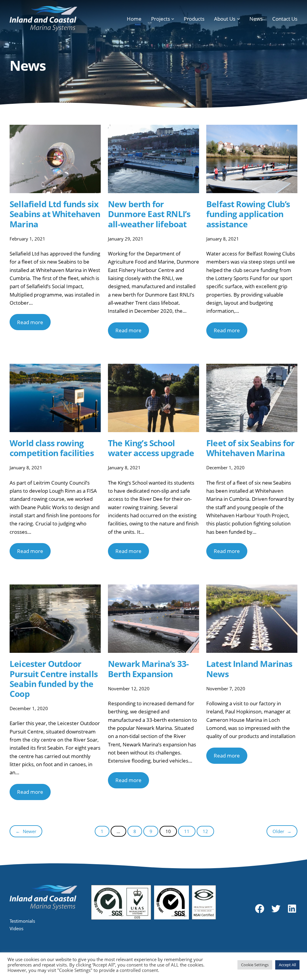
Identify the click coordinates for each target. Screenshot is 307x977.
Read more (30, 322)
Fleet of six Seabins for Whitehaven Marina (250, 448)
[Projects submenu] (172, 18)
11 (186, 831)
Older (282, 831)
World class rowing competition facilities (52, 448)
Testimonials (22, 921)
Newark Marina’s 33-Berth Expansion (148, 669)
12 (205, 831)
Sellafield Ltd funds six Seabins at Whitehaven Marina (55, 214)
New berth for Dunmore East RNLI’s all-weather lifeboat (149, 214)
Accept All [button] (287, 964)
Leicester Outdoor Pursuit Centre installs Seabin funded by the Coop (54, 679)
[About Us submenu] (238, 18)
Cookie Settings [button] (255, 964)
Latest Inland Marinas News (249, 669)
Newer (26, 831)
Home (134, 18)
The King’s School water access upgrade (151, 448)
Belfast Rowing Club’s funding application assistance (248, 214)
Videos (16, 928)
